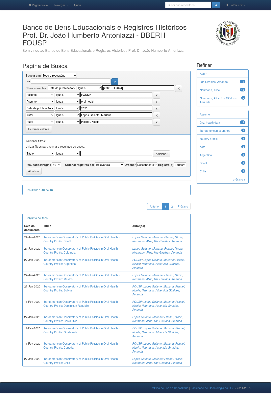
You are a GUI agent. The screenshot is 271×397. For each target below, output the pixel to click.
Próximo (183, 206)
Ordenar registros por (79, 165)
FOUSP (137, 260)
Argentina (206, 155)
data (202, 147)
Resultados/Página (38, 165)
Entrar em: (236, 5)
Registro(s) (165, 165)
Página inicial (39, 5)
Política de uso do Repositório (169, 388)
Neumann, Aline (142, 241)
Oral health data (210, 122)
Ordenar (130, 165)
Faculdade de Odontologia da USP (212, 388)
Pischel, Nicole (173, 237)
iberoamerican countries (215, 131)
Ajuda (77, 5)
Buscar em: (33, 75)
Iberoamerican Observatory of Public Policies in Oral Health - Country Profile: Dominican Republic (81, 304)
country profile (209, 139)
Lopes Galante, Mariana (147, 237)
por (28, 81)
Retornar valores (38, 129)
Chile (203, 171)
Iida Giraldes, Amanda (168, 241)
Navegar (60, 5)
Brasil (203, 163)
